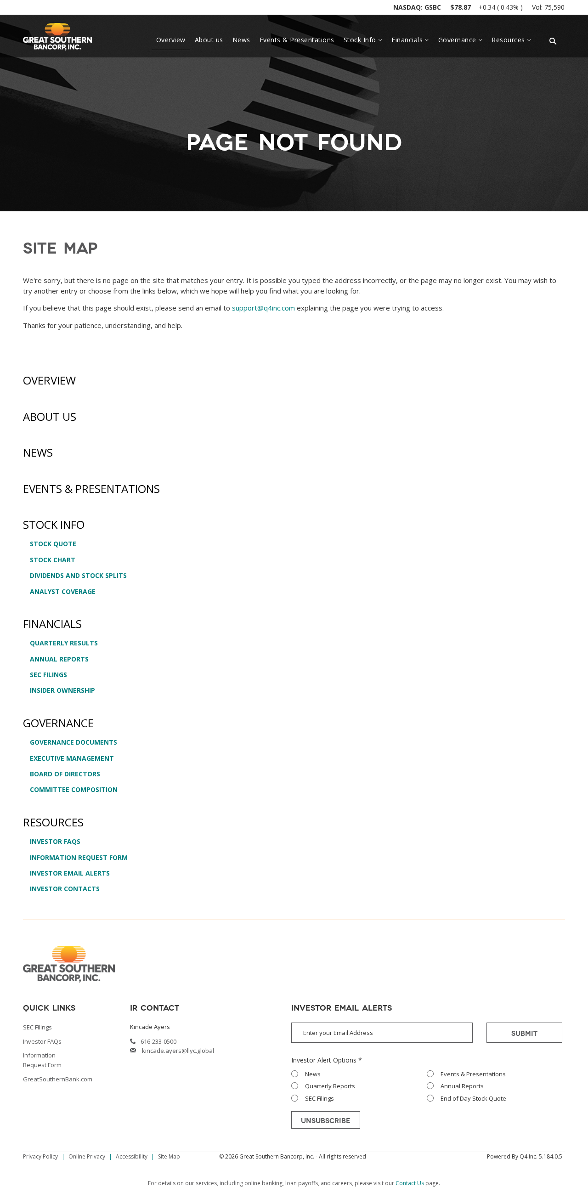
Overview (49, 380)
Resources (53, 822)
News (38, 452)
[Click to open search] (553, 41)
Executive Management (72, 758)
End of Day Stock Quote (473, 1098)
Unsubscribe (326, 1120)
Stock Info (54, 524)
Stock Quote (53, 543)
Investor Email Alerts (70, 873)
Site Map (169, 1156)
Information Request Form (79, 857)
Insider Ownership (62, 690)
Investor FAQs (55, 841)
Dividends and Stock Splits (78, 575)
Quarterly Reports (330, 1086)
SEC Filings (48, 674)
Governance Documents (73, 742)
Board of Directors (65, 773)
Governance (58, 722)
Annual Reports (59, 659)
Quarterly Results (64, 643)
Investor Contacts (65, 888)
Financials (52, 623)
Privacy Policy (40, 1156)
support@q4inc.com (263, 307)
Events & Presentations (91, 488)
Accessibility (131, 1156)
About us (49, 416)
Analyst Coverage (63, 591)
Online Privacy (86, 1156)
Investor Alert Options (323, 1060)
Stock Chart (52, 559)
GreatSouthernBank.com (57, 1079)
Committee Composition (74, 789)
